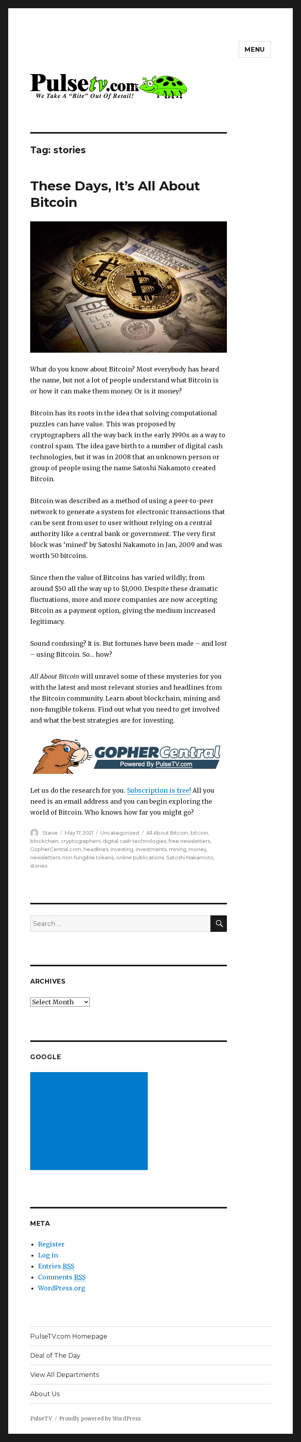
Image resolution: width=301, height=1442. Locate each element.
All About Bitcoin (167, 833)
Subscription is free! (159, 790)
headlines (95, 849)
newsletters (45, 857)
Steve (50, 833)
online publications (140, 857)
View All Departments (64, 1375)
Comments (61, 1277)
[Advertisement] (90, 1122)
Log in (48, 1255)
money (198, 849)
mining (177, 849)
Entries (56, 1266)
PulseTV (41, 1418)
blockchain (44, 841)
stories (38, 865)
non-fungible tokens (88, 857)
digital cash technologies (134, 841)
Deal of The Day (55, 1355)
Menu (255, 49)
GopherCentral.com (55, 849)
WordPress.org (61, 1288)
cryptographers (80, 841)
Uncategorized (119, 833)
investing (122, 849)
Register (51, 1244)
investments (151, 849)
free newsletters (189, 841)
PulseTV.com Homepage (68, 1336)
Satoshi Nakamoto (190, 857)
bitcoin (199, 833)
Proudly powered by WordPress (100, 1418)
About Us (45, 1394)
